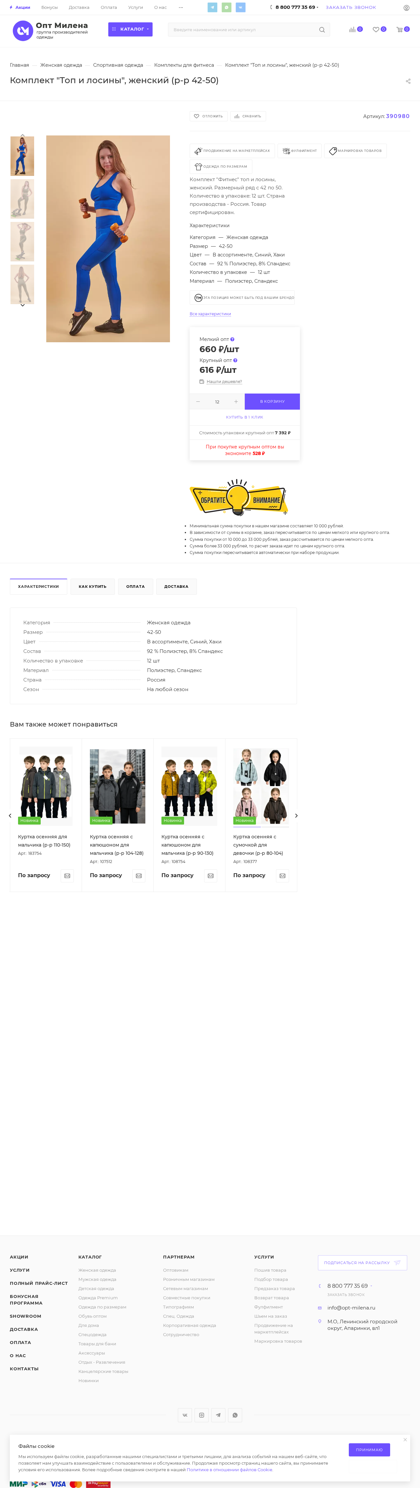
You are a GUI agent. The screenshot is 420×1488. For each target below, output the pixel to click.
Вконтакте (240, 7)
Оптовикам (175, 1270)
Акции (19, 1257)
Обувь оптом (92, 1316)
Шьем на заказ (270, 1316)
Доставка (176, 586)
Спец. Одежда (178, 1316)
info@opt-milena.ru (351, 1308)
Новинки (88, 1380)
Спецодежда (92, 1334)
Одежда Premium (98, 1297)
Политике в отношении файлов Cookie (229, 1469)
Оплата (135, 586)
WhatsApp (226, 7)
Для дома (88, 1325)
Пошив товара (270, 1270)
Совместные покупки (186, 1297)
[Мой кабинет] (407, 8)
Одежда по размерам (102, 1306)
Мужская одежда (97, 1279)
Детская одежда (96, 1288)
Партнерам (179, 1257)
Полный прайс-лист (39, 1283)
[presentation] (22, 134)
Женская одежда (97, 1270)
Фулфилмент (268, 1306)
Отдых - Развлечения (101, 1362)
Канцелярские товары (103, 1371)
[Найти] (322, 29)
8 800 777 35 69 (347, 1286)
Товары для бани (97, 1343)
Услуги (20, 1270)
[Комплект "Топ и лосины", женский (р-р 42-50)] (108, 239)
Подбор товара (271, 1279)
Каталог (90, 1257)
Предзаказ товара (274, 1288)
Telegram (212, 7)
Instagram (202, 1415)
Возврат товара (271, 1297)
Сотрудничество (181, 1334)
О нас (18, 1355)
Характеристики (38, 586)
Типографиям (178, 1306)
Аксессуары (91, 1353)
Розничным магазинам (189, 1279)
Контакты (24, 1368)
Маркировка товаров (278, 1341)
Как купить (93, 586)
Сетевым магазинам (185, 1288)
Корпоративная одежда (189, 1325)
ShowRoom (25, 1316)
